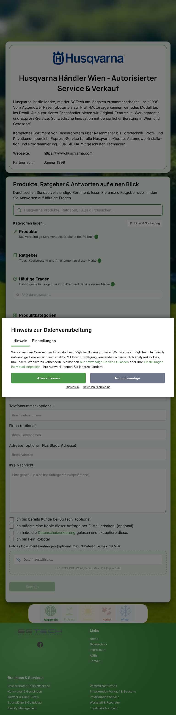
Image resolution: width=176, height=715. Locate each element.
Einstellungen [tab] (44, 341)
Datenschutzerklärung (96, 387)
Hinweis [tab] (20, 341)
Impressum (73, 387)
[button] (48, 378)
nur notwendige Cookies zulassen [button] (104, 362)
